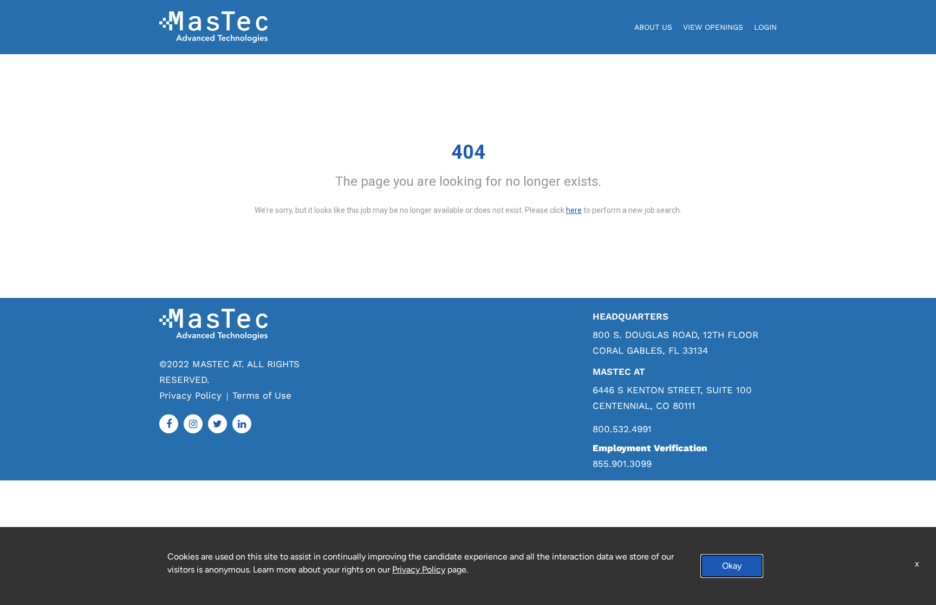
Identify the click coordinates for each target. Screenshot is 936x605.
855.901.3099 (622, 463)
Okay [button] (732, 566)
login (765, 27)
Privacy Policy (190, 395)
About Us (653, 27)
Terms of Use (261, 395)
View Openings (713, 27)
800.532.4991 (622, 429)
